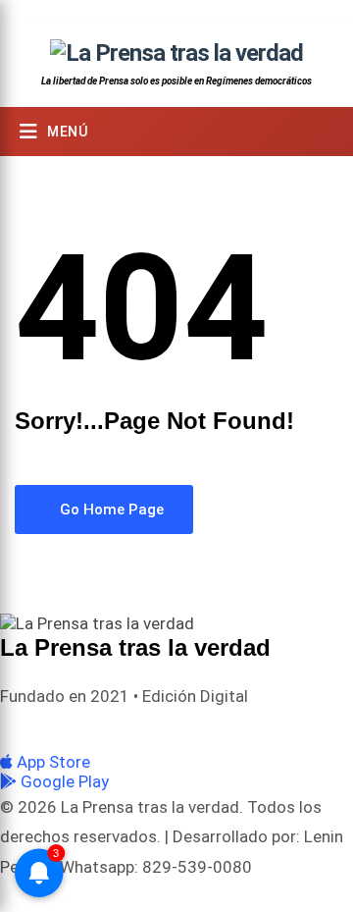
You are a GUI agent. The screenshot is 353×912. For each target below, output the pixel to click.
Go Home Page (110, 509)
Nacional (109, 728)
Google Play (63, 781)
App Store (51, 762)
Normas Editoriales (207, 728)
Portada (44, 728)
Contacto (305, 728)
